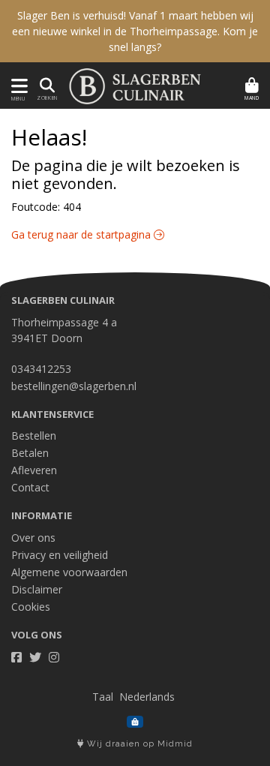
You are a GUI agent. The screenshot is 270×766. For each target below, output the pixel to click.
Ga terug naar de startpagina (82, 234)
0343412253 (41, 369)
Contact (30, 487)
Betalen (30, 453)
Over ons (33, 537)
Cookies (30, 606)
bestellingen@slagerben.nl (73, 386)
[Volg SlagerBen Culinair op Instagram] (54, 657)
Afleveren (34, 470)
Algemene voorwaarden (69, 572)
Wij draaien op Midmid (138, 744)
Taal (102, 696)
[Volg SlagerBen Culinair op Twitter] (35, 657)
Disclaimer (36, 589)
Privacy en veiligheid (59, 555)
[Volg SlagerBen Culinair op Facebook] (16, 657)
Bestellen (33, 435)
